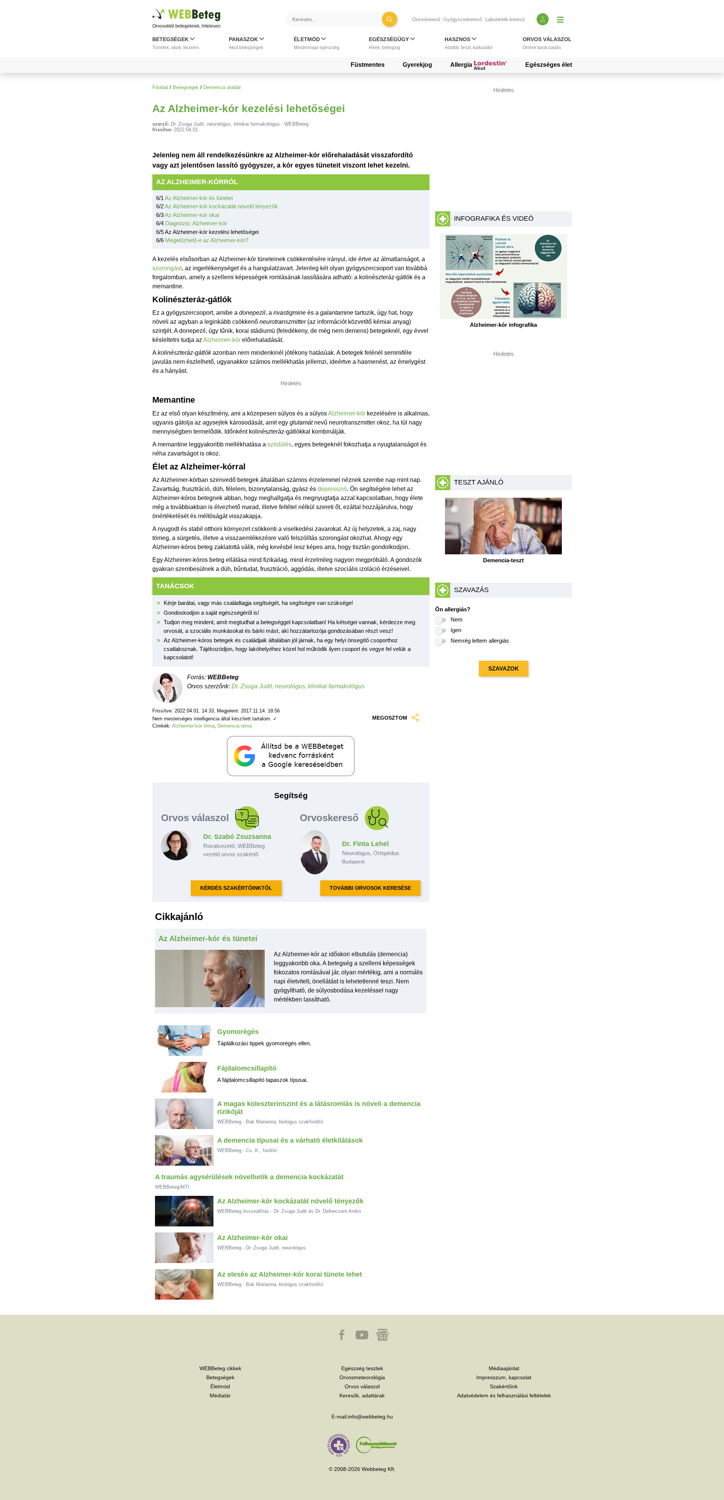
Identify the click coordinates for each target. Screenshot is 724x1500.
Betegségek (186, 87)
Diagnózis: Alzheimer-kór (196, 223)
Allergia (462, 65)
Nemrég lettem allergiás (480, 640)
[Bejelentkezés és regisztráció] (543, 19)
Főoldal (160, 87)
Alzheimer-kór (222, 340)
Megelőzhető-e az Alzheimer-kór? (206, 240)
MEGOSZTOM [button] (389, 718)
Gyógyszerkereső (462, 19)
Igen (456, 630)
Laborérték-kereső (505, 19)
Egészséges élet (548, 65)
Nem (457, 619)
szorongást (167, 268)
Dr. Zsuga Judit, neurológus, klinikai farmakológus (298, 686)
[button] (175, 44)
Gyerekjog (417, 65)
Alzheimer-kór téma (193, 726)
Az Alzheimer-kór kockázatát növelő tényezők (221, 206)
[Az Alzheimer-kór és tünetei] (210, 981)
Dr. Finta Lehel (365, 844)
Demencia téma (235, 726)
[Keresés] (389, 19)
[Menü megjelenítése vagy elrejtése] (560, 19)
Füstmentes (368, 65)
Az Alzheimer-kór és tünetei (199, 198)
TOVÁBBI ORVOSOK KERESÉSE (370, 888)
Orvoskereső (426, 19)
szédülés (279, 444)
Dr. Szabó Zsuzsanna (237, 836)
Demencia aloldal (222, 87)
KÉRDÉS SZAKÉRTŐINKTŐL (236, 888)
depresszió (332, 489)
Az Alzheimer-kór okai (192, 215)
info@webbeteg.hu (370, 1417)
